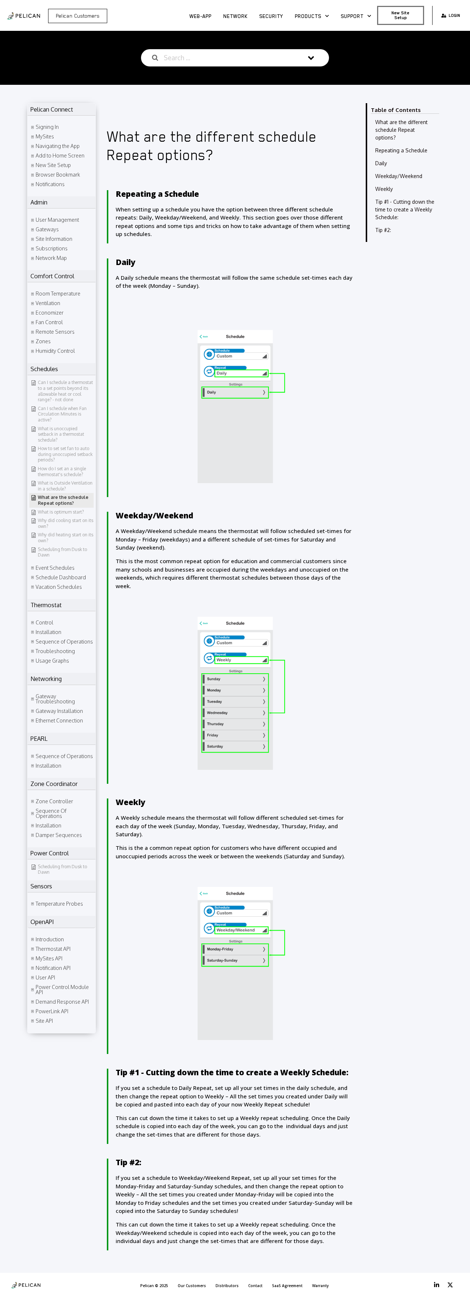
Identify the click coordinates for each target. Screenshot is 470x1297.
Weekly (384, 189)
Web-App (200, 16)
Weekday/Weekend (398, 176)
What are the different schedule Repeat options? (401, 130)
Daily (381, 163)
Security (271, 16)
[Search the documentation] (155, 57)
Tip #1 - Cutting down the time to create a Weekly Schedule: (404, 209)
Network (235, 16)
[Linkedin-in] (436, 1285)
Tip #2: (383, 230)
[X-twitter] (450, 1285)
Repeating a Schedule (401, 150)
